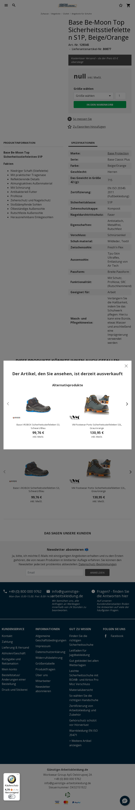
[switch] (11, 797)
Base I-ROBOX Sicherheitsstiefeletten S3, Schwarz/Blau (38, 426)
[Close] (126, 366)
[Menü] (18, 775)
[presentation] (125, 403)
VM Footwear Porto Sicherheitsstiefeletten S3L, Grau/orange (97, 426)
